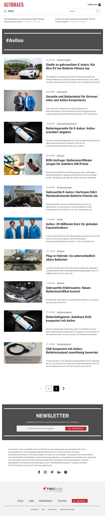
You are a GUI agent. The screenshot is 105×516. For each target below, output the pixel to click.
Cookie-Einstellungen (67, 509)
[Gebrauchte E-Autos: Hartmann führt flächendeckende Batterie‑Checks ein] (23, 196)
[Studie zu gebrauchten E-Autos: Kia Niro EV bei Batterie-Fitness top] (23, 68)
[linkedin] (58, 472)
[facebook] (39, 472)
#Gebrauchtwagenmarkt (67, 124)
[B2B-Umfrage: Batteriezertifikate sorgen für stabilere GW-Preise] (23, 164)
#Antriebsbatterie (64, 344)
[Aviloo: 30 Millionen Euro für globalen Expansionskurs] (23, 228)
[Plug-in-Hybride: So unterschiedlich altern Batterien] (23, 260)
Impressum (35, 509)
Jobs (31, 500)
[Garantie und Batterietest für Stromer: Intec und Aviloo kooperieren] (23, 100)
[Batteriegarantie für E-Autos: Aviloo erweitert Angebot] (23, 132)
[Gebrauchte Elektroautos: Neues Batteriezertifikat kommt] (23, 292)
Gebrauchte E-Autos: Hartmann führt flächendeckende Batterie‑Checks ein (72, 194)
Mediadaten (46, 500)
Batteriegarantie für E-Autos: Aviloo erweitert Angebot (70, 130)
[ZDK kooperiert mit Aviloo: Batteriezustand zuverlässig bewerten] (23, 353)
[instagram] (45, 472)
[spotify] (65, 472)
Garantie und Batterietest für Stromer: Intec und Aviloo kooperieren (72, 98)
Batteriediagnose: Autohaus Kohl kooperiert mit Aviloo (68, 318)
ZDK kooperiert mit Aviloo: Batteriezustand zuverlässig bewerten (72, 350)
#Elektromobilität (64, 60)
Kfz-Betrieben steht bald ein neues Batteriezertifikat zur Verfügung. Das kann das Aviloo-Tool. (72, 301)
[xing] (52, 472)
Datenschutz (52, 509)
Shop (20, 500)
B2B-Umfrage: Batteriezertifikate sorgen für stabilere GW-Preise (69, 162)
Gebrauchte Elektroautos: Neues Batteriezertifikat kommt (68, 289)
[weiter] (64, 388)
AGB (43, 509)
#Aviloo (60, 219)
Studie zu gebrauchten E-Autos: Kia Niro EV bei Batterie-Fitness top (70, 66)
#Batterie (60, 156)
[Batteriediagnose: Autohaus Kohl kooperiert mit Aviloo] (23, 321)
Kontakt (62, 500)
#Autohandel (62, 92)
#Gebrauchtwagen (64, 187)
